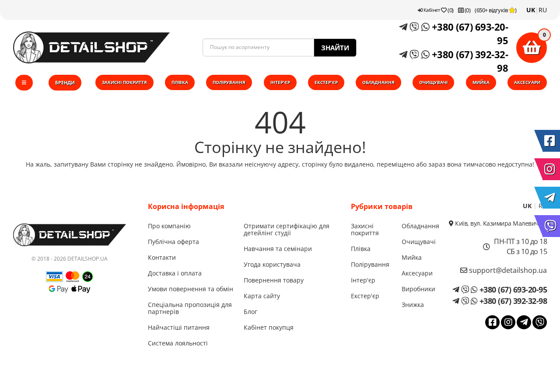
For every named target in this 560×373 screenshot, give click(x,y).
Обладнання (378, 82)
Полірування (229, 82)
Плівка (180, 82)
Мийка (481, 82)
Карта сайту (262, 296)
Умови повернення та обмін (190, 289)
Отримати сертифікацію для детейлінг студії (286, 229)
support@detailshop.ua (507, 270)
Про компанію (169, 226)
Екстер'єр (326, 82)
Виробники (418, 289)
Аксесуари (527, 82)
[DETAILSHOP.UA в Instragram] (551, 169)
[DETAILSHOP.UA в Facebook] (551, 141)
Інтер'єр (280, 82)
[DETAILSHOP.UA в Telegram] (551, 198)
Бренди (65, 82)
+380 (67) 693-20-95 (468, 33)
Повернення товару (274, 280)
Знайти (335, 47)
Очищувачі (433, 82)
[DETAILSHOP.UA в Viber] (551, 226)
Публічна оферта (173, 241)
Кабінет (431, 10)
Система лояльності (178, 343)
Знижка (413, 304)
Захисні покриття (124, 82)
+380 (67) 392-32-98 (468, 61)
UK (530, 10)
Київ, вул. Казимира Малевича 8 (500, 223)
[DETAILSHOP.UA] (91, 47)
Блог (250, 311)
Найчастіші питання (179, 327)
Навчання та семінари (278, 248)
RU (543, 10)
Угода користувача (272, 264)
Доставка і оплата (175, 273)
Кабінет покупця (269, 327)
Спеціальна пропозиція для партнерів (190, 308)
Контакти (162, 257)
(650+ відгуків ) (496, 10)
